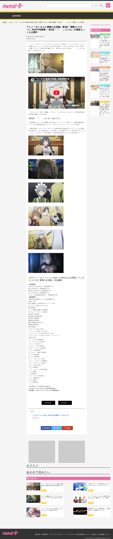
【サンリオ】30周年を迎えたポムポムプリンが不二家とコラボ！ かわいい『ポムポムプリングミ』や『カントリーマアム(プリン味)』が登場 (104, 91)
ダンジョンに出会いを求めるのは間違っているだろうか (52, 415)
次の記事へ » (65, 403)
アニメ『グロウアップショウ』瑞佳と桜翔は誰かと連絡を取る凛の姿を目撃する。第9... (52, 485)
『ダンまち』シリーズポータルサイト (39, 386)
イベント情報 (103, 34)
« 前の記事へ (48, 403)
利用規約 (45, 534)
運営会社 (38, 534)
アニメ (11, 22)
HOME (4, 22)
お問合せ (94, 534)
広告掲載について (104, 534)
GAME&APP (103, 67)
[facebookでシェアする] (46, 429)
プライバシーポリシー (56, 534)
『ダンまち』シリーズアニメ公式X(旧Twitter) (42, 388)
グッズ (102, 52)
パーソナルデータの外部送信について (77, 534)
